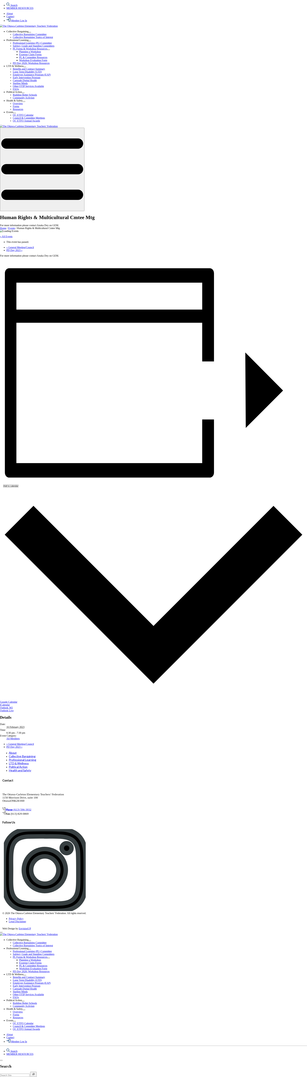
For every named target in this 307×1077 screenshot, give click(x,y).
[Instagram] (45, 910)
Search (13, 5)
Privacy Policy (16, 918)
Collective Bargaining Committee (30, 34)
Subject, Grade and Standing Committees (33, 45)
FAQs (16, 89)
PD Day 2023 (14, 250)
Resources (18, 109)
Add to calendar (11, 486)
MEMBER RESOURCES (19, 8)
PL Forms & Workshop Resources (30, 48)
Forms (16, 106)
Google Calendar (8, 702)
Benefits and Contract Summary (29, 69)
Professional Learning (22, 760)
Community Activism (23, 97)
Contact (10, 16)
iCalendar (5, 704)
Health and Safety (20, 770)
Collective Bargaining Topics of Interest (33, 37)
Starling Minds (20, 83)
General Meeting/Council (20, 247)
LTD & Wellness (19, 763)
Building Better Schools (25, 94)
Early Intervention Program (26, 77)
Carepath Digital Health (25, 80)
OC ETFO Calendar (23, 115)
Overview (18, 103)
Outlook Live (7, 710)
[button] (42, 169)
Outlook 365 (6, 707)
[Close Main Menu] (1, 932)
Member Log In (18, 20)
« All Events (6, 236)
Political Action (18, 767)
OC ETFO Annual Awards (26, 120)
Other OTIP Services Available (28, 86)
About (9, 13)
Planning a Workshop (30, 51)
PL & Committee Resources (33, 57)
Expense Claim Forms (30, 54)
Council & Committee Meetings (29, 118)
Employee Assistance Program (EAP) (32, 74)
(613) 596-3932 (18, 809)
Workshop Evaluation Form (33, 60)
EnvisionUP (25, 928)
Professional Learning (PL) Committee (32, 43)
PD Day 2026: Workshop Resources (31, 63)
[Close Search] (1, 1060)
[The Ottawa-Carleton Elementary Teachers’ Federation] (29, 26)
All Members (13, 738)
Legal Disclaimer (17, 921)
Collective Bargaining (22, 756)
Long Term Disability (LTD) (27, 71)
